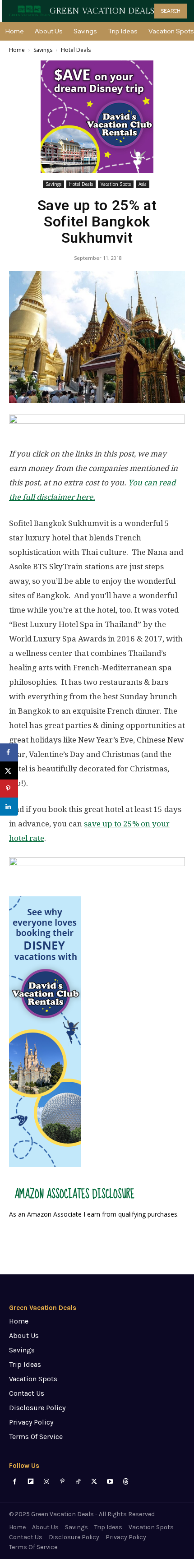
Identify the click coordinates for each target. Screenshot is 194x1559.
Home (17, 50)
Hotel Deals (76, 50)
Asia (143, 184)
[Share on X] (9, 770)
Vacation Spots (116, 184)
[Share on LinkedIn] (9, 807)
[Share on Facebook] (9, 752)
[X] (94, 1481)
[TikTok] (78, 1481)
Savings (42, 50)
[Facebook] (14, 1481)
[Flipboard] (30, 1481)
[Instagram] (46, 1481)
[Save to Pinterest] (9, 789)
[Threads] (125, 1481)
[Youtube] (109, 1481)
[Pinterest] (62, 1481)
